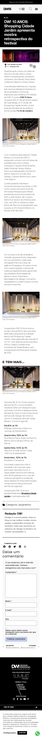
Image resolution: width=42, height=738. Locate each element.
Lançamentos (24, 505)
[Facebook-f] (17, 699)
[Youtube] (24, 699)
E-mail (8, 610)
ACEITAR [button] (22, 733)
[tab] (21, 707)
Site (7, 619)
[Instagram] (13, 699)
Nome (8, 601)
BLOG (6, 18)
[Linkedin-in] (21, 699)
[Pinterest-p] (28, 699)
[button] (36, 9)
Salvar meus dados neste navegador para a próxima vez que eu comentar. (20, 632)
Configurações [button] (9, 733)
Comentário (11, 572)
